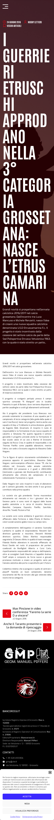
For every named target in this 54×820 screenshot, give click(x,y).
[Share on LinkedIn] (21, 593)
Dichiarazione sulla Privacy (32, 817)
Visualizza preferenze (27, 811)
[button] (50, 772)
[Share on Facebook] (11, 593)
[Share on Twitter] (16, 593)
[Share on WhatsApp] (26, 593)
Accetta (27, 796)
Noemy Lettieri (35, 22)
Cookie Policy (15, 817)
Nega (27, 803)
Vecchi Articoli (14, 25)
